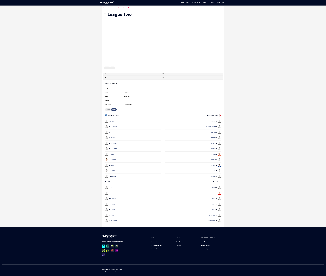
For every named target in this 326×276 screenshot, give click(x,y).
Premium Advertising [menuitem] (156, 245)
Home (104, 7)
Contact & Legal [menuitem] (208, 237)
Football (110, 7)
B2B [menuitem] (152, 237)
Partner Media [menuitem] (155, 242)
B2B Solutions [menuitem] (196, 2)
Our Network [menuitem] (185, 2)
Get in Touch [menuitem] (220, 2)
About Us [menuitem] (205, 2)
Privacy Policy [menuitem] (204, 249)
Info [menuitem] (178, 237)
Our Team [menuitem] (178, 245)
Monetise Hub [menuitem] (155, 249)
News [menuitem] (212, 2)
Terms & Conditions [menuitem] (205, 245)
